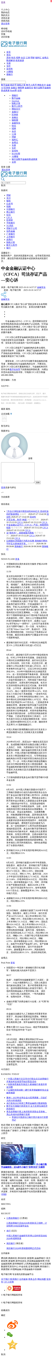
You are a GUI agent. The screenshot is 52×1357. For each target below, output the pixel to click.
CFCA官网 (9, 1282)
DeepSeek (15, 101)
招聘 (18, 58)
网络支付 (41, 85)
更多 (17, 559)
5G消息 (9, 225)
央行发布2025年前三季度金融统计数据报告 (26, 1103)
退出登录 (5, 23)
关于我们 (5, 1279)
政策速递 (19, 60)
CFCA (9, 217)
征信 (8, 215)
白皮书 (9, 203)
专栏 (8, 66)
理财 (32, 58)
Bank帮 (13, 90)
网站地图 (41, 1279)
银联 (8, 201)
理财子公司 (11, 228)
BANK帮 (16, 154)
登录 (3, 2)
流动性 (33, 517)
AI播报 (9, 71)
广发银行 (10, 234)
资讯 (8, 55)
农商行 (9, 239)
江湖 (28, 58)
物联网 (21, 88)
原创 (8, 58)
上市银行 (10, 237)
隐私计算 (21, 85)
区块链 (7, 88)
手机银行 (10, 223)
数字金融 (5, 85)
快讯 (13, 58)
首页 (8, 52)
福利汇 (38, 58)
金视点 (45, 58)
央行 (8, 1231)
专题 (8, 63)
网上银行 (10, 212)
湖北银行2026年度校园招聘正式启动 (23, 1248)
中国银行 (10, 209)
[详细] (4, 1194)
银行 (8, 248)
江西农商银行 (12, 1218)
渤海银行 (18, 546)
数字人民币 (31, 85)
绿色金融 (10, 231)
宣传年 (9, 69)
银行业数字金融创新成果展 (24, 159)
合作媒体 (23, 1279)
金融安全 (29, 88)
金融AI (15, 112)
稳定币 (13, 85)
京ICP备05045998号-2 (33, 1295)
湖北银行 (10, 1243)
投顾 (8, 206)
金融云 (14, 88)
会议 (23, 58)
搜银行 (9, 74)
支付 (8, 198)
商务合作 (32, 1279)
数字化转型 (15, 369)
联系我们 (14, 1279)
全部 (19, 90)
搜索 (3, 79)
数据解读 (10, 60)
